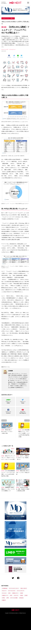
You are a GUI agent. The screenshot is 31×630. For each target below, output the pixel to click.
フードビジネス (12, 590)
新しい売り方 (24, 588)
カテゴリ (16, 595)
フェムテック (12, 49)
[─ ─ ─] (28, 2)
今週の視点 (5, 588)
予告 (4, 597)
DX (9, 593)
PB (8, 597)
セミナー (4, 590)
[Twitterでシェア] (14, 56)
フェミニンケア (5, 49)
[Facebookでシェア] (9, 56)
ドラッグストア (21, 590)
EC (11, 595)
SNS (26, 595)
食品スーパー (5, 595)
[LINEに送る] (18, 56)
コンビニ (4, 593)
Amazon (21, 597)
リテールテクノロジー (14, 588)
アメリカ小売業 (14, 597)
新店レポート (15, 593)
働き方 (4, 600)
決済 (22, 593)
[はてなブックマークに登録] (22, 56)
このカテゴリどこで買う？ (8, 18)
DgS (22, 595)
